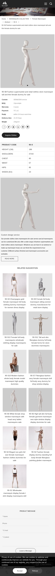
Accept (20, 571)
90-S (15, 22)
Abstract (7, 22)
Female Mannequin (39, 19)
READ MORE (9, 259)
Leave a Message (25, 551)
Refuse (35, 571)
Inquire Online (10, 135)
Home (4, 19)
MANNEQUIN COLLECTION (19, 19)
